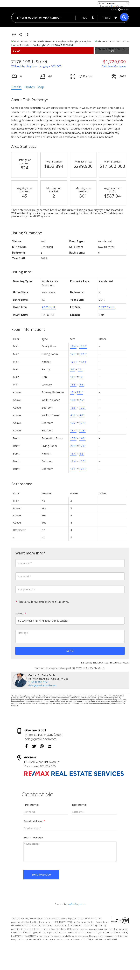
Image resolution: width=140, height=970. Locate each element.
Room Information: (28, 329)
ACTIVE (114, 9)
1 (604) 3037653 (38, 682)
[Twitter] (36, 747)
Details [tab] (16, 87)
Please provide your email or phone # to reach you (43, 601)
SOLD (126, 9)
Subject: (19, 613)
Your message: (33, 837)
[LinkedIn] (50, 747)
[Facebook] (28, 747)
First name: (31, 805)
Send (69, 650)
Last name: (79, 805)
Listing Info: (21, 271)
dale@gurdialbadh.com (42, 685)
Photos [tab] (29, 87)
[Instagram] (43, 747)
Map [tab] (40, 87)
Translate (121, 6)
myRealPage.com (76, 904)
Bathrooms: (21, 483)
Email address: (34, 821)
